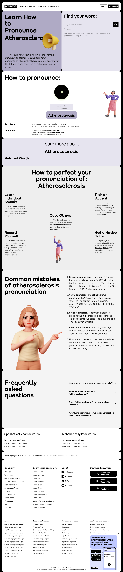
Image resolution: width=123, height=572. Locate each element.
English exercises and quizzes (99, 530)
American (98, 248)
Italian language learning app (14, 547)
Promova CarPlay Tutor (40, 533)
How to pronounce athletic (73, 443)
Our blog (8, 472)
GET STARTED (113, 6)
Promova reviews (11, 485)
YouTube (68, 485)
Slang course (66, 527)
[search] (115, 24)
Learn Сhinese (38, 491)
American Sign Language (42, 504)
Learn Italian (37, 485)
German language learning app (14, 545)
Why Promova (42, 6)
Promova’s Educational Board (15, 481)
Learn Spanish (38, 475)
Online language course (97, 527)
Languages (22, 6)
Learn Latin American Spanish (44, 501)
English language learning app (14, 530)
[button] (93, 383)
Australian (99, 250)
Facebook (68, 476)
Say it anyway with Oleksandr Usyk (43, 530)
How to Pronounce (36, 455)
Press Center (9, 498)
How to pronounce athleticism (74, 446)
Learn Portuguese (40, 494)
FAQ (6, 504)
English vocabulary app (12, 553)
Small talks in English (39, 545)
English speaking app (11, 556)
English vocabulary (67, 553)
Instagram (69, 472)
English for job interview (40, 550)
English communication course (42, 536)
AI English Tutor (38, 524)
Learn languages (11, 455)
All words (23, 455)
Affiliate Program (11, 491)
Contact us (9, 501)
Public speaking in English (41, 539)
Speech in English (38, 547)
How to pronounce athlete (73, 440)
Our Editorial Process (12, 478)
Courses (32, 6)
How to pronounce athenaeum (16, 443)
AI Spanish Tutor (38, 527)
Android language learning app (14, 524)
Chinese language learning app (14, 539)
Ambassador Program (12, 488)
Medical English (66, 533)
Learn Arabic (37, 498)
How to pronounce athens (14, 446)
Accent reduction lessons (41, 542)
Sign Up (103, 6)
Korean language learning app (14, 550)
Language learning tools (97, 524)
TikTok (67, 481)
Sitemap (8, 507)
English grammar (67, 547)
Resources (53, 6)
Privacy (68, 567)
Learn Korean (38, 488)
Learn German (38, 481)
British (105, 248)
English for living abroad (69, 542)
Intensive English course (69, 539)
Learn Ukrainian (39, 507)
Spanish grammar (67, 550)
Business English (67, 524)
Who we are (9, 475)
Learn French (38, 478)
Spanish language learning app (14, 533)
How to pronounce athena (14, 440)
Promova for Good (11, 494)
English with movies (68, 536)
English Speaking (38, 553)
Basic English (66, 530)
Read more (75, 126)
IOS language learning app (13, 527)
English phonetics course (69, 545)
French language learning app (14, 542)
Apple (69, 29)
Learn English (38, 472)
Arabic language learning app (14, 536)
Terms (63, 567)
